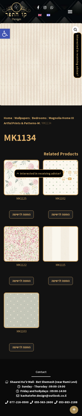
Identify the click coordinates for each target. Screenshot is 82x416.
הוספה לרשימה (21, 214)
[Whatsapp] (76, 172)
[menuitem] (40, 15)
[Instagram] (70, 172)
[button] (5, 34)
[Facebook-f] (63, 172)
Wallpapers (22, 118)
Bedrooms (39, 118)
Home (8, 118)
